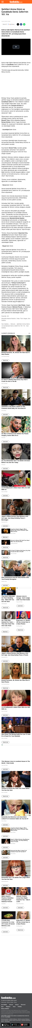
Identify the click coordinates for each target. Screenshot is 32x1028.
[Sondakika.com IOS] (5, 1024)
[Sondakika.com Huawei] (25, 1024)
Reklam (8, 1002)
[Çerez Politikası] (4, 1020)
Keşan (4, 246)
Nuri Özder (22, 305)
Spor (2, 1006)
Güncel (11, 1004)
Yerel (14, 1006)
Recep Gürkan (6, 122)
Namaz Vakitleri (5, 1008)
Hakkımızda (3, 1002)
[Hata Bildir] (7, 1021)
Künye (15, 1002)
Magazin (8, 1006)
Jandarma (4, 235)
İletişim (11, 1002)
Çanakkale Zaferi (6, 101)
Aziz (2, 172)
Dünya (17, 1004)
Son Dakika (4, 1004)
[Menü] (2, 2)
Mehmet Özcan (17, 307)
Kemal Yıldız (13, 148)
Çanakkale (10, 64)
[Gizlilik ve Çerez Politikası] (23, 1019)
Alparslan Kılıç (23, 233)
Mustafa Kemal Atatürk (17, 218)
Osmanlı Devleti (16, 105)
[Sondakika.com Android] (15, 1024)
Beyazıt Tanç (5, 120)
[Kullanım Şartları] (5, 1019)
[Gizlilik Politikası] (13, 1019)
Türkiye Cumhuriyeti (17, 283)
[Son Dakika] (16, 2)
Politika (20, 1006)
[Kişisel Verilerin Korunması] (15, 1020)
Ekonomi (23, 1004)
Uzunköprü (6, 129)
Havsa (4, 185)
